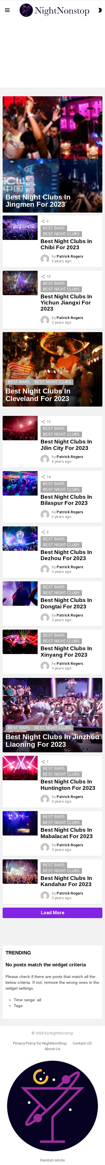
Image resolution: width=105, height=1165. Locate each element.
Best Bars (54, 228)
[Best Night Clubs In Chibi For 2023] (20, 227)
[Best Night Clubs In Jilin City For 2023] (20, 428)
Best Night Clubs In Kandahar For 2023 (66, 881)
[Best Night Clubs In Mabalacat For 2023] (20, 823)
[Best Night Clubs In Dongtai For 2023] (20, 593)
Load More (52, 912)
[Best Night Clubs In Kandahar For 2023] (20, 871)
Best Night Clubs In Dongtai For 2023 (66, 603)
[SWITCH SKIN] (100, 10)
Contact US (82, 1043)
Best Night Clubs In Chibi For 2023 (66, 244)
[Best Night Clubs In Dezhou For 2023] (20, 538)
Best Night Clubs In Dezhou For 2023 (66, 555)
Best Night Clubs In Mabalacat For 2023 (67, 833)
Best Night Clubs (61, 234)
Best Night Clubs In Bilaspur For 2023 (66, 500)
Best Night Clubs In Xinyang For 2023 (66, 651)
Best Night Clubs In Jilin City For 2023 (66, 445)
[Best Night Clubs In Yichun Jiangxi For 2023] (20, 283)
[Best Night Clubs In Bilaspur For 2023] (20, 483)
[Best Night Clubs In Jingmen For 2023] (52, 154)
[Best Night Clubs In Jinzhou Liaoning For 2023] (52, 715)
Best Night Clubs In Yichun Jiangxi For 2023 (66, 302)
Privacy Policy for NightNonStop (40, 1043)
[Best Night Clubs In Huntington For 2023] (20, 768)
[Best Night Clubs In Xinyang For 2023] (20, 642)
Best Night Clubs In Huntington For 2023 (68, 785)
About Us (52, 1049)
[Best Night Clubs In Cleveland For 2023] (52, 369)
